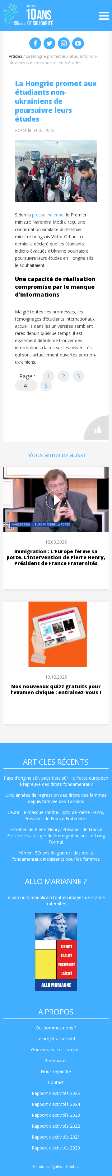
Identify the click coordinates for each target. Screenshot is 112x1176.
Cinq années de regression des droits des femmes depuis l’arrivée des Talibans (56, 798)
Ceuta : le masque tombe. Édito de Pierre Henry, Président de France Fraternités (55, 815)
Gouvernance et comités (56, 1050)
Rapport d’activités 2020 (56, 1148)
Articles (15, 56)
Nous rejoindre (56, 1071)
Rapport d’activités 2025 (56, 1093)
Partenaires (56, 1060)
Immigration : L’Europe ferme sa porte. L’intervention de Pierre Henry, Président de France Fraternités (56, 557)
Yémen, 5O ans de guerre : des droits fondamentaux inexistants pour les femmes (56, 856)
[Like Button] (96, 427)
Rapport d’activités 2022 (56, 1126)
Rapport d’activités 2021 (56, 1137)
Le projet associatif (55, 1039)
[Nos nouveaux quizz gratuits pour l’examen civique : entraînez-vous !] (56, 634)
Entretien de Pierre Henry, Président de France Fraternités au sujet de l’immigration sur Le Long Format (56, 835)
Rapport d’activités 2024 (56, 1104)
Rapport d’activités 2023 (56, 1115)
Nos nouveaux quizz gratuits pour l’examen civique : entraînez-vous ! (56, 689)
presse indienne (47, 215)
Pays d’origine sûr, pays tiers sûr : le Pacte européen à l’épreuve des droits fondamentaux (56, 781)
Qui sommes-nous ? (56, 1028)
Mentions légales (47, 1166)
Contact (56, 1082)
